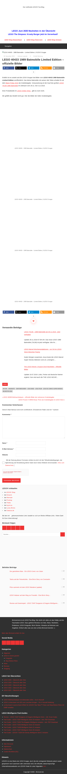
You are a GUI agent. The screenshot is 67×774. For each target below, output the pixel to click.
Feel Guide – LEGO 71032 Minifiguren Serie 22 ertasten (22, 725)
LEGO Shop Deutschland (13, 40)
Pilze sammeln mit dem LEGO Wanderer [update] (26, 587)
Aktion (5, 388)
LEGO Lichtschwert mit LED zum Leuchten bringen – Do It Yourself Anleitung (29, 702)
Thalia (9, 503)
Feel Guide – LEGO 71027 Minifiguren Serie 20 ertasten (22, 730)
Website (5, 455)
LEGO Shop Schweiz (54, 40)
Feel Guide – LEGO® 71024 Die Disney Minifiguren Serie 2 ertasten (26, 732)
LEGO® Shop (10, 492)
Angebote (11, 388)
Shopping (7, 668)
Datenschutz (8, 749)
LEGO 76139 (38, 388)
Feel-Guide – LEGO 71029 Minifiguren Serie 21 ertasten (22, 727)
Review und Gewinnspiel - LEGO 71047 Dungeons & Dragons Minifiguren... (34, 603)
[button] (8, 68)
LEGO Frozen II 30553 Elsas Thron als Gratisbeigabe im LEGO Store (41, 400)
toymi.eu (9, 505)
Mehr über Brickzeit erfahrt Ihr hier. (13, 633)
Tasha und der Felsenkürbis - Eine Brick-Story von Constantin (30, 579)
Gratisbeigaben (21, 388)
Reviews (6, 666)
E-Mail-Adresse (8, 449)
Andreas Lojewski (22, 56)
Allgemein (7, 653)
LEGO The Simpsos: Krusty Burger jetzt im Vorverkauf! (33, 34)
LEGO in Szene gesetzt (11, 656)
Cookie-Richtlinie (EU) (11, 752)
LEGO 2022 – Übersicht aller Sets (15, 688)
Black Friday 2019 (12, 83)
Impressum (7, 746)
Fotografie (9, 658)
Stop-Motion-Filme (12, 661)
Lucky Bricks (11, 508)
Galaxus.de (10, 510)
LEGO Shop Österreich (34, 40)
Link (44, 766)
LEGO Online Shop (24, 91)
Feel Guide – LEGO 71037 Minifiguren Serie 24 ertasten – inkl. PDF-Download (29, 719)
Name (4, 443)
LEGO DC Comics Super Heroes (53, 388)
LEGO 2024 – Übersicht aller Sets (15, 682)
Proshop (9, 500)
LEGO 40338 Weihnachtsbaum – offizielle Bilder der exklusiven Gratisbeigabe (28, 397)
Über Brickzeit (8, 744)
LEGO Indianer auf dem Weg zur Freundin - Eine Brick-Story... (30, 595)
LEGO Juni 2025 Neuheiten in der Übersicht (33, 31)
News (5, 384)
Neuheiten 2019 (7, 391)
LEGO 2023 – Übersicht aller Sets (15, 685)
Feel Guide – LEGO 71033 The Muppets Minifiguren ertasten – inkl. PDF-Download (31, 722)
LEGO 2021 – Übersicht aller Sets (15, 690)
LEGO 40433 (30, 388)
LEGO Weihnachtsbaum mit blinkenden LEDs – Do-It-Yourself (24, 700)
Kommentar (6, 414)
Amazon (9, 495)
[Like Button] (33, 321)
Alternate (9, 497)
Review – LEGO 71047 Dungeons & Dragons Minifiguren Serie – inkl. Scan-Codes (30, 717)
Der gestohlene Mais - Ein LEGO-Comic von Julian (26, 571)
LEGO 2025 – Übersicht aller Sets (15, 680)
